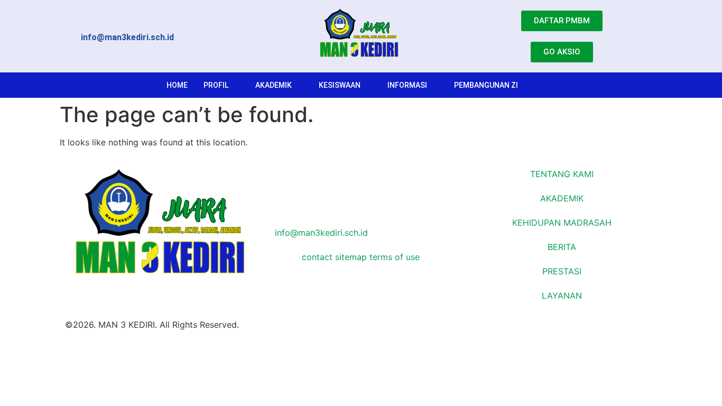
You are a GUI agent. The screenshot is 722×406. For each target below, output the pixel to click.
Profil (215, 85)
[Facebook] (361, 169)
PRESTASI (561, 271)
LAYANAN (562, 295)
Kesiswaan (339, 85)
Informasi (407, 85)
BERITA (562, 247)
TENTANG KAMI (562, 174)
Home (177, 85)
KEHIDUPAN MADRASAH (562, 222)
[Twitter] (361, 182)
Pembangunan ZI (486, 85)
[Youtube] (361, 209)
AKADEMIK (562, 198)
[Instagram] (361, 195)
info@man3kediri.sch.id (320, 232)
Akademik (273, 85)
